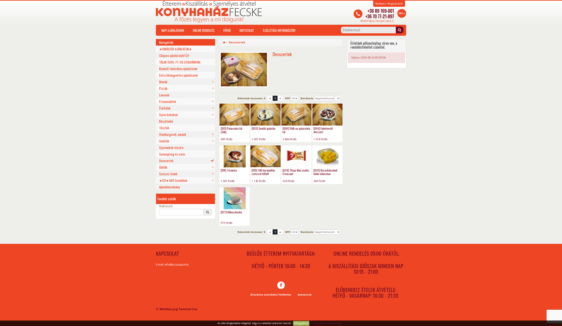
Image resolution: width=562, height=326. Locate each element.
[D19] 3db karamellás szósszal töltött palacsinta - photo (265, 156)
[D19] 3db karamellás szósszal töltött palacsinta (263, 173)
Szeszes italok (168, 173)
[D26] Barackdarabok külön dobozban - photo (327, 156)
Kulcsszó (166, 206)
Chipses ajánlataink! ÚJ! (174, 55)
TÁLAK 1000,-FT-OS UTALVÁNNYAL (180, 62)
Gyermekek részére (171, 147)
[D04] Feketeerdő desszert (323, 130)
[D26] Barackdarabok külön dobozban (325, 172)
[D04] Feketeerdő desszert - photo (327, 115)
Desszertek (166, 160)
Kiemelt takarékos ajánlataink (178, 68)
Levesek (164, 94)
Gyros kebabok (168, 114)
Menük (163, 81)
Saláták (164, 140)
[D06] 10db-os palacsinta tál (296, 130)
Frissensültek (167, 101)
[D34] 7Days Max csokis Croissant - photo (296, 156)
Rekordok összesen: (251, 98)
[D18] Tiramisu (229, 170)
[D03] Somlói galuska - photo (265, 115)
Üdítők (163, 167)
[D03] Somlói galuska (263, 128)
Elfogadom (301, 323)
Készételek (166, 121)
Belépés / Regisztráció (389, 3)
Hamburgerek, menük (172, 134)
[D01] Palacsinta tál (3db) (231, 130)
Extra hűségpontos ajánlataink (178, 75)
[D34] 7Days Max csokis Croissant (296, 172)
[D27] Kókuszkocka (231, 212)
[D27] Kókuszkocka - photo (235, 198)
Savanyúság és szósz (172, 154)
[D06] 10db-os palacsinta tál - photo (296, 115)
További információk (328, 323)
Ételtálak (165, 108)
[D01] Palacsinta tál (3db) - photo (235, 115)
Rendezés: (307, 98)
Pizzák (163, 88)
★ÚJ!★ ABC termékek (173, 180)
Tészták (164, 127)
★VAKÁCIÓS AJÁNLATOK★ (175, 48)
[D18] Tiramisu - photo (235, 156)
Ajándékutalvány (169, 186)
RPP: (288, 98)
